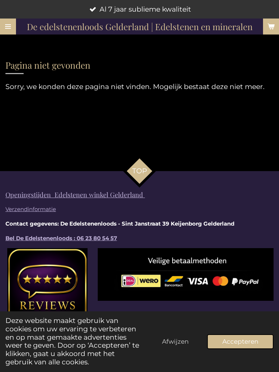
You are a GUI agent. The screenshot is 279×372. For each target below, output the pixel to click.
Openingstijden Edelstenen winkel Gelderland (75, 194)
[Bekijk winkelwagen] (271, 27)
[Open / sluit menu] (8, 27)
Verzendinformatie (30, 209)
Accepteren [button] (240, 341)
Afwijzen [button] (175, 341)
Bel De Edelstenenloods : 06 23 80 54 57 (61, 238)
